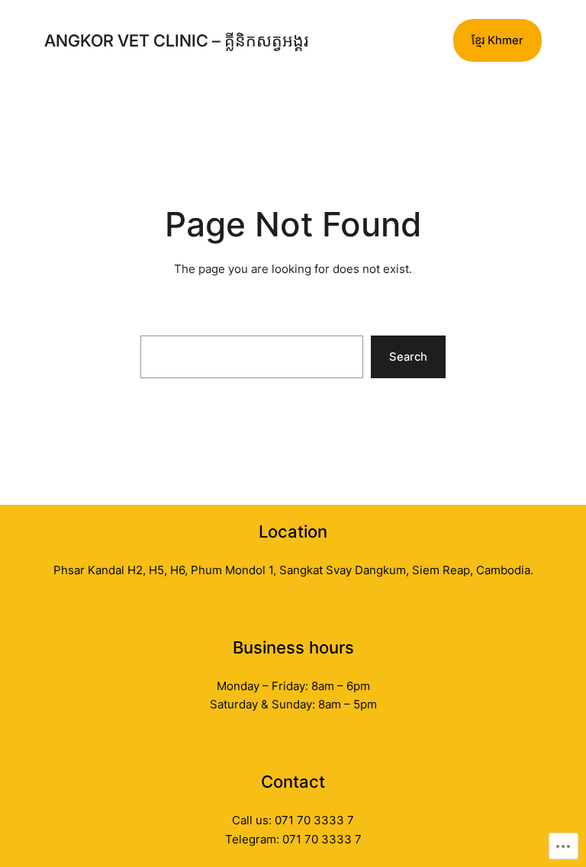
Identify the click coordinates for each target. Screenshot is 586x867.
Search (408, 357)
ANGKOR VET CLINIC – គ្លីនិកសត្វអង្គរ (176, 40)
